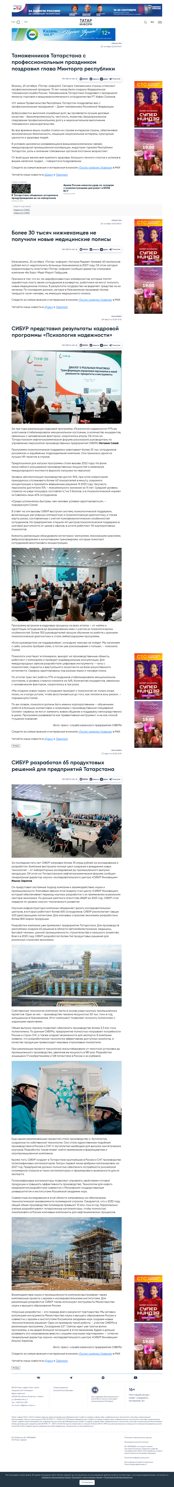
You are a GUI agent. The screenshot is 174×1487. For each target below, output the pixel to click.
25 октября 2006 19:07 (111, 47)
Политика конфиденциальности (136, 1458)
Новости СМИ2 (22, 210)
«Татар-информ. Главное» (95, 167)
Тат (26, 22)
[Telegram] (70, 1377)
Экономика (116, 316)
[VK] (38, 1377)
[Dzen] (103, 1377)
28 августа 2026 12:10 (112, 320)
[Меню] (160, 22)
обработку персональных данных (56, 1477)
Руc (13, 22)
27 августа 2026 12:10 (112, 754)
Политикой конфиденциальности (118, 1477)
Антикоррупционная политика (136, 1442)
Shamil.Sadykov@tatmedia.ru (135, 1464)
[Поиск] (145, 22)
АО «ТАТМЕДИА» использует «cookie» (138, 1446)
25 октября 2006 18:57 (111, 224)
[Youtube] (135, 1377)
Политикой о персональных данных (87, 1477)
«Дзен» (48, 175)
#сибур (16, 746)
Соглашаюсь (87, 1482)
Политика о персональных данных (138, 1438)
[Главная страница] (86, 22)
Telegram (62, 175)
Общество (116, 43)
